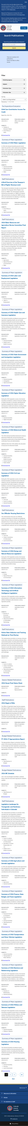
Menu (24, 28)
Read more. (12, 9)
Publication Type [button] (7, 88)
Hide (26, 2)
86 (21, 1074)
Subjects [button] (5, 84)
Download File (6, 135)
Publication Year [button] (7, 92)
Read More (22, 14)
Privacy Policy (15, 1123)
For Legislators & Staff (9, 1101)
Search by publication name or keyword (14, 42)
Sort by (3, 97)
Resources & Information (10, 1093)
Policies (5, 1097)
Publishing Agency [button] (7, 80)
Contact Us (14, 1119)
